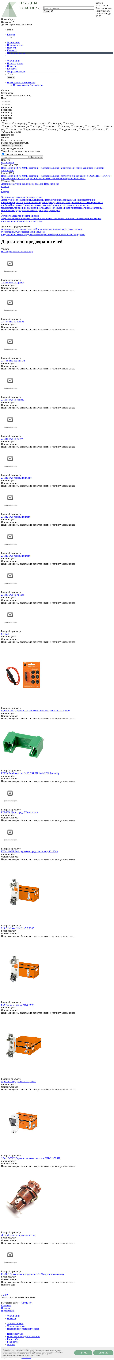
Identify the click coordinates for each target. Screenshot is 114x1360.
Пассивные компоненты (65, 218)
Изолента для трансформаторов (44, 210)
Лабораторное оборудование (15, 200)
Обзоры (11, 1344)
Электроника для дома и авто (28, 208)
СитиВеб (26, 1302)
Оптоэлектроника (52, 200)
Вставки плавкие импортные (50, 229)
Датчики (85, 208)
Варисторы (58, 234)
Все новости (7, 162)
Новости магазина (13, 154)
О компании (13, 42)
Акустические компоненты (15, 218)
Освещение (78, 200)
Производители (15, 45)
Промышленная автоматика (37, 205)
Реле (79, 218)
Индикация (66, 200)
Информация (7, 1310)
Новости (11, 47)
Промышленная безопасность (28, 85)
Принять (83, 1353)
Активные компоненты (41, 218)
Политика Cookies (33, 1355)
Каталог (11, 34)
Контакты (12, 50)
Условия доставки (16, 1326)
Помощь (5, 1308)
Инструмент (16, 205)
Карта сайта (13, 1339)
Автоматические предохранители (18, 229)
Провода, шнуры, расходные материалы (67, 202)
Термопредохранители (29, 234)
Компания (6, 1305)
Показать (6, 146)
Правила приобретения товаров (23, 1328)
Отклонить (103, 1353)
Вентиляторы (74, 208)
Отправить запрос (16, 53)
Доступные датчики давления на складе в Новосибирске (30, 184)
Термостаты (47, 234)
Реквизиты (12, 1341)
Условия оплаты (15, 1323)
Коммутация (36, 200)
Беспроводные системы (30, 221)
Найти (11, 77)
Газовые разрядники (74, 234)
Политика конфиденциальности (23, 1336)
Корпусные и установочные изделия (28, 202)
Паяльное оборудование (55, 208)
